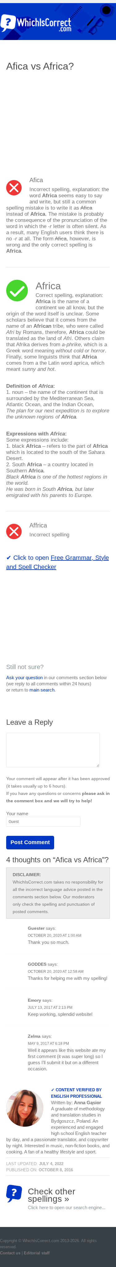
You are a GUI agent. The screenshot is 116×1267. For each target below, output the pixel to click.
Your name (17, 813)
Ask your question (24, 677)
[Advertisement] (58, 121)
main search (41, 689)
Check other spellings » (66, 1194)
